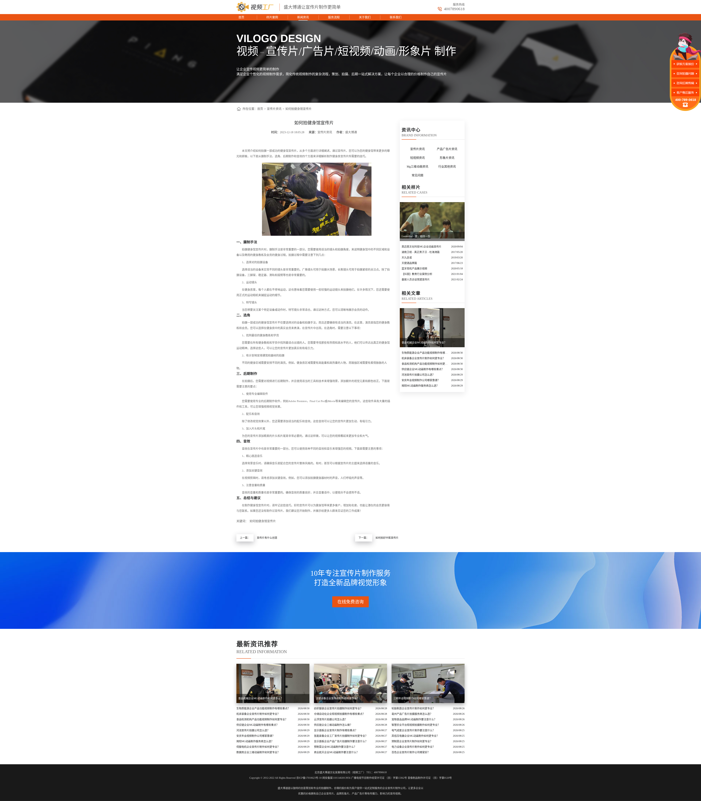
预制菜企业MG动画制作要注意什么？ (335, 746)
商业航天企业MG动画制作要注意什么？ (336, 752)
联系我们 (395, 17)
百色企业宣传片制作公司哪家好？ (411, 752)
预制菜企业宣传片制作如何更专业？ (412, 741)
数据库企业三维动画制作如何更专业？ (258, 752)
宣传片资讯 (274, 108)
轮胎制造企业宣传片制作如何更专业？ (413, 708)
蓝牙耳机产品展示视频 (414, 268)
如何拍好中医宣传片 (387, 537)
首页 (241, 17)
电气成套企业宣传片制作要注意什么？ (413, 730)
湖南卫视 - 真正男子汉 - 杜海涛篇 (421, 252)
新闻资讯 (303, 17)
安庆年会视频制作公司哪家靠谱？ (421, 380)
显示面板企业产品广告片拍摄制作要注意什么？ (341, 741)
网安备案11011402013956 (336, 778)
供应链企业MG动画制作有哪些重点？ (423, 369)
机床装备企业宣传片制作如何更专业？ (423, 358)
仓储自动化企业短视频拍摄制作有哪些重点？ (339, 714)
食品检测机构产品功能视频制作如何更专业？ (425, 363)
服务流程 (334, 17)
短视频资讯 (417, 157)
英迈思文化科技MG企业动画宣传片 (421, 246)
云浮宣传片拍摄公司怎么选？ (330, 719)
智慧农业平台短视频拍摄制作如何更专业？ (416, 725)
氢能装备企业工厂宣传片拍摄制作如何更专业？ (341, 735)
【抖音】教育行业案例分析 (417, 274)
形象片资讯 (447, 157)
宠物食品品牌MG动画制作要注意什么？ (414, 719)
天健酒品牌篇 (409, 263)
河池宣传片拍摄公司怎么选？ (418, 374)
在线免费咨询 (350, 601)
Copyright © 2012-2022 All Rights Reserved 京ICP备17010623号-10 (285, 778)
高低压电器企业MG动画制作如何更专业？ (415, 735)
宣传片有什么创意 (267, 537)
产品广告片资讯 (447, 149)
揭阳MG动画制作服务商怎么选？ (420, 385)
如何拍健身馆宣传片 (298, 108)
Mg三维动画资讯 (417, 166)
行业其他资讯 (447, 166)
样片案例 (272, 17)
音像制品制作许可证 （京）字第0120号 (430, 778)
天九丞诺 (407, 257)
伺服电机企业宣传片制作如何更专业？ (258, 746)
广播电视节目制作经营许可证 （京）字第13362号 (379, 778)
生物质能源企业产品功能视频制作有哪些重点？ (425, 352)
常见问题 (417, 175)
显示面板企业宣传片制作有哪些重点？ (335, 730)
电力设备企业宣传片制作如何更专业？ (413, 746)
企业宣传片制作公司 (393, 788)
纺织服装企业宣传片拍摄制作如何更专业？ (338, 708)
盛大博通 (283, 788)
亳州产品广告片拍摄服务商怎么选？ (412, 714)
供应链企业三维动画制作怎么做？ (333, 725)
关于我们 (365, 17)
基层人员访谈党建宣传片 (416, 279)
